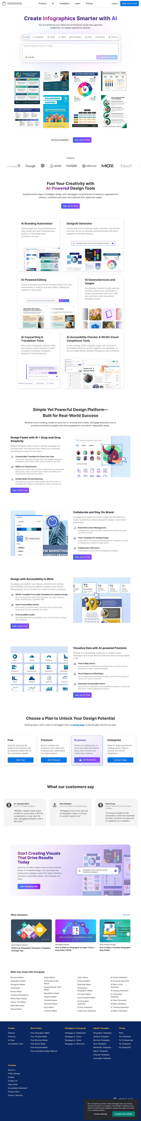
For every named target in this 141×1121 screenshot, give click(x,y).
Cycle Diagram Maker (86, 998)
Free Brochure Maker (39, 1040)
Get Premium (54, 760)
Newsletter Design (51, 993)
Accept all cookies (123, 1114)
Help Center (13, 1084)
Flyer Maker (49, 1007)
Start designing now (29, 886)
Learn (77, 3)
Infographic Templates (102, 1033)
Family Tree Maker (18, 1002)
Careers (11, 1077)
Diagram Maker (50, 997)
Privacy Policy (13, 1092)
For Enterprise (125, 1044)
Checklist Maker (50, 1000)
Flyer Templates (99, 1044)
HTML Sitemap (14, 1073)
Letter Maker (82, 977)
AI (53, 3)
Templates (64, 3)
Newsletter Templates (102, 1047)
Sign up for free (129, 3)
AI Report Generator (119, 1011)
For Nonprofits (125, 1047)
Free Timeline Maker (39, 1036)
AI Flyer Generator (85, 1007)
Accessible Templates (102, 1058)
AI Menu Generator (118, 1004)
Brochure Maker (17, 977)
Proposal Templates (101, 1055)
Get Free (20, 760)
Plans (121, 1033)
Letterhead (15, 988)
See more (126, 915)
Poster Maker (16, 991)
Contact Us (12, 1081)
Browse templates (60, 140)
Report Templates (100, 1051)
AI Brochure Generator (86, 1011)
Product (42, 3)
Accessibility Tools (15, 1044)
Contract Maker (50, 1011)
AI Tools (11, 1040)
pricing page (78, 725)
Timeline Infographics (19, 995)
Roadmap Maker (84, 984)
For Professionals (126, 1040)
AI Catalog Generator (119, 990)
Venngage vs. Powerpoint (75, 1033)
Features (11, 1033)
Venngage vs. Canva (73, 1036)
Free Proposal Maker (39, 1047)
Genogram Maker (18, 984)
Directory (12, 1036)
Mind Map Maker (18, 1005)
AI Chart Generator (119, 1000)
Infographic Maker (18, 981)
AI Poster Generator (119, 977)
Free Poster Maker (38, 1044)
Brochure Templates (101, 1040)
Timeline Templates (101, 1036)
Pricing (89, 3)
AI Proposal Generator (120, 981)
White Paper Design (19, 998)
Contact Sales (120, 760)
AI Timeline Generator (120, 1007)
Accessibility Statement (17, 1088)
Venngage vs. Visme (73, 1040)
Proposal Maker (83, 981)
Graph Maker (49, 977)
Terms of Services (15, 1095)
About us (11, 1070)
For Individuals (125, 1036)
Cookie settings (100, 1114)
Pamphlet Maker (51, 1004)
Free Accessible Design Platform (44, 1051)
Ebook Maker (16, 1009)
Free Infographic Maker (40, 1033)
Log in (115, 3)
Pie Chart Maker (84, 994)
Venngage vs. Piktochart (75, 1044)
